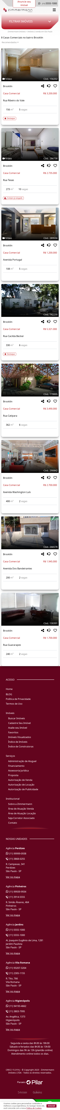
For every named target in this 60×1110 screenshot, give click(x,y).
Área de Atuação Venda (21, 808)
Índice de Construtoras (20, 746)
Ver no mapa (13, 877)
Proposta (13, 775)
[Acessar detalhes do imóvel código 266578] (30, 583)
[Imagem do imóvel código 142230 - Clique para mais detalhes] (30, 300)
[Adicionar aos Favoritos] (55, 86)
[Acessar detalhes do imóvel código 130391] (30, 659)
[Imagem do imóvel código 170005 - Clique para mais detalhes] (30, 380)
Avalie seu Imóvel (17, 727)
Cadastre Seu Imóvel (19, 723)
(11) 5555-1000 (16, 929)
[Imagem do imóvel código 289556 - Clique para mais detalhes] (30, 224)
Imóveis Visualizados (19, 737)
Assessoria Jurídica (18, 770)
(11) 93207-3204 (17, 968)
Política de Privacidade (18, 699)
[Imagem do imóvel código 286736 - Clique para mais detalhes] (30, 144)
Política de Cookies (34, 1108)
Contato (12, 822)
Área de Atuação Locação (22, 813)
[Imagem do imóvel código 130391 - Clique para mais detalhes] (30, 609)
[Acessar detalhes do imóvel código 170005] (30, 430)
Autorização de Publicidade (23, 789)
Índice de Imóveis (17, 741)
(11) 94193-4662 (17, 1006)
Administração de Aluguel (22, 761)
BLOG (9, 694)
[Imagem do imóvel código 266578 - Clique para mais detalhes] (30, 532)
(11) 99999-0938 (17, 853)
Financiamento (16, 765)
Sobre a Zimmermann (20, 804)
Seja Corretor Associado (21, 818)
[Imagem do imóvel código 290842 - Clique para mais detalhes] (30, 456)
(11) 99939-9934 (17, 891)
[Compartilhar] (42, 86)
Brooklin (7, 86)
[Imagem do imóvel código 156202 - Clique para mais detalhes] (30, 64)
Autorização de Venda (20, 780)
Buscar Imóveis (16, 718)
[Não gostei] (49, 86)
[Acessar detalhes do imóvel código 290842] (30, 507)
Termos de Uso (14, 703)
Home (9, 689)
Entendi (51, 1105)
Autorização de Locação (21, 784)
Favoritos (13, 732)
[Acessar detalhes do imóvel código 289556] (30, 274)
